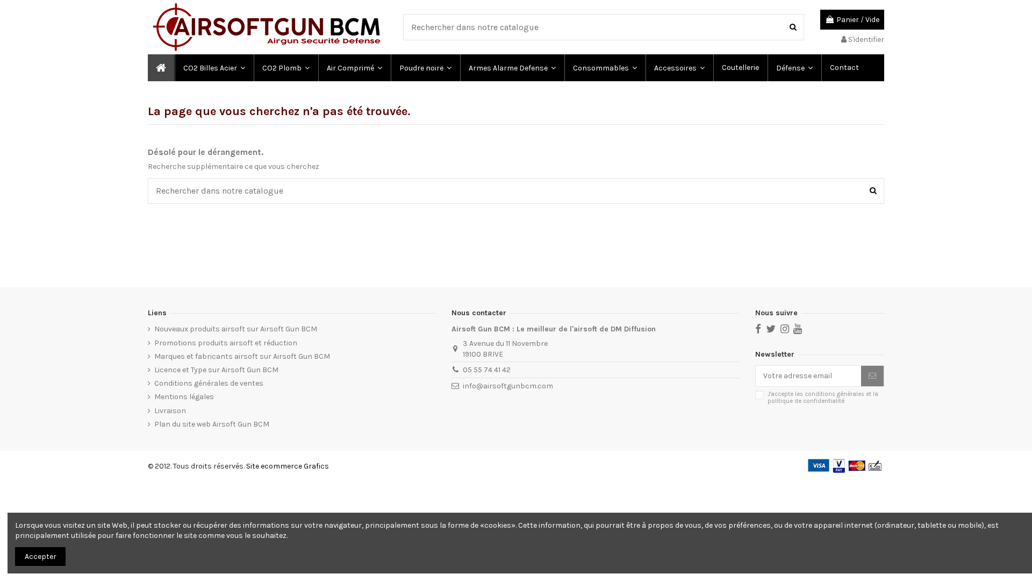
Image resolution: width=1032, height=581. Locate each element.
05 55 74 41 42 (487, 369)
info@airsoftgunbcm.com (508, 386)
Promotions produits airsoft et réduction (225, 343)
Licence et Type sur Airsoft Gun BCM (216, 369)
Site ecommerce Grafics (287, 466)
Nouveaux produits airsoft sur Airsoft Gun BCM (235, 329)
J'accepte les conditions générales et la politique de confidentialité (823, 398)
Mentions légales (184, 396)
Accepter (40, 556)
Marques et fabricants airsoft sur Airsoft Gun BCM (242, 356)
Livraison (170, 410)
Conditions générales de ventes (208, 383)
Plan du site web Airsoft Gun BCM (211, 424)
